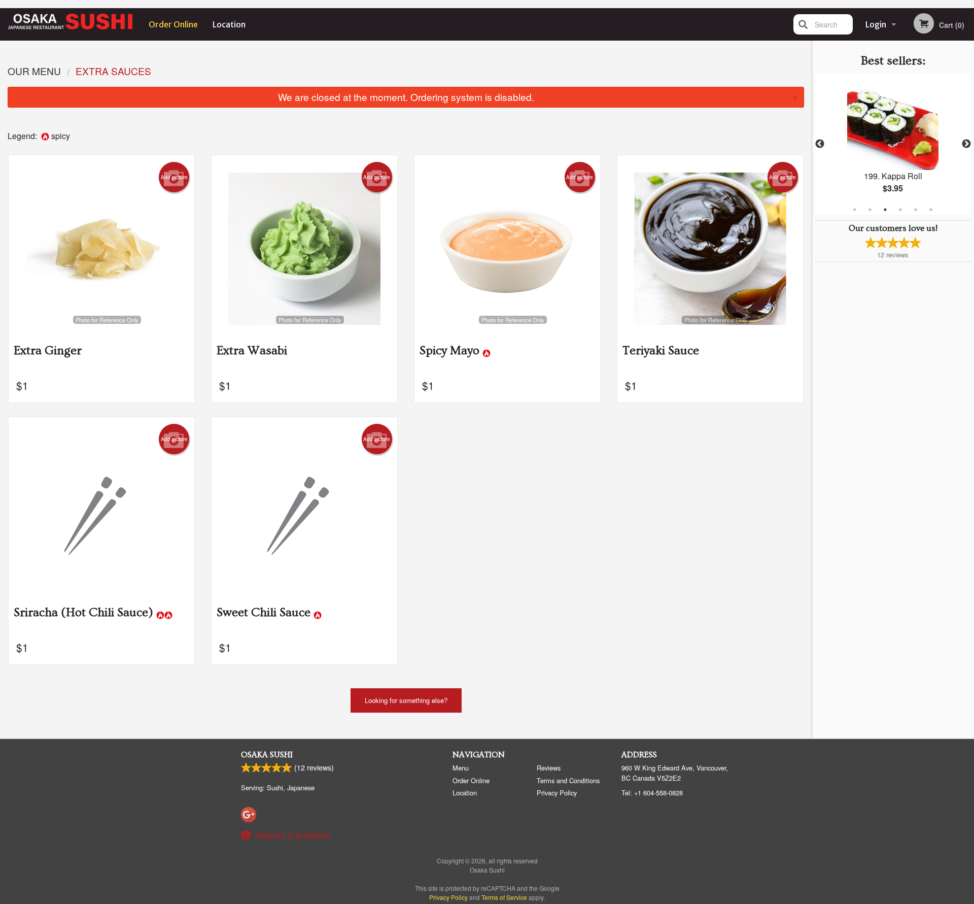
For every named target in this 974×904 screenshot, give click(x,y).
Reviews (549, 768)
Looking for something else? (406, 700)
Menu (461, 768)
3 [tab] (885, 210)
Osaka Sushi (267, 754)
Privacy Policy (557, 792)
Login (875, 24)
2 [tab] (870, 210)
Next (966, 144)
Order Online (173, 24)
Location (229, 24)
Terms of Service (504, 897)
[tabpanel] (893, 144)
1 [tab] (855, 210)
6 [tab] (931, 210)
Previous (820, 144)
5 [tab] (916, 210)
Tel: (652, 792)
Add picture (174, 177)
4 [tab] (900, 210)
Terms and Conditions (568, 780)
